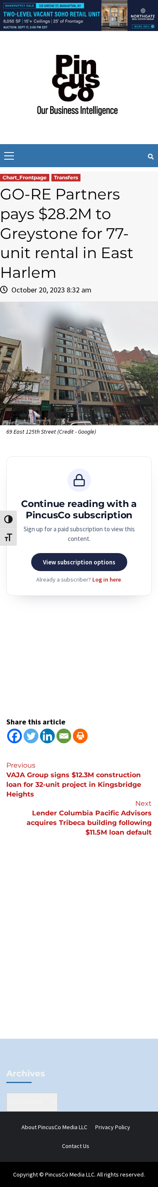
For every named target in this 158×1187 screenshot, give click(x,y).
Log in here (106, 579)
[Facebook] (14, 736)
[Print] (80, 736)
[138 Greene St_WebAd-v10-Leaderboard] (79, 14)
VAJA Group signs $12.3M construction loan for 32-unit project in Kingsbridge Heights (73, 779)
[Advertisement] (79, 951)
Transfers (66, 177)
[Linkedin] (47, 736)
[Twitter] (31, 736)
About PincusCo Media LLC (54, 1127)
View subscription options (79, 562)
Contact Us (75, 1146)
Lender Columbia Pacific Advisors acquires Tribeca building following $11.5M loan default (89, 817)
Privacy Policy (112, 1127)
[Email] (63, 736)
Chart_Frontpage (25, 177)
